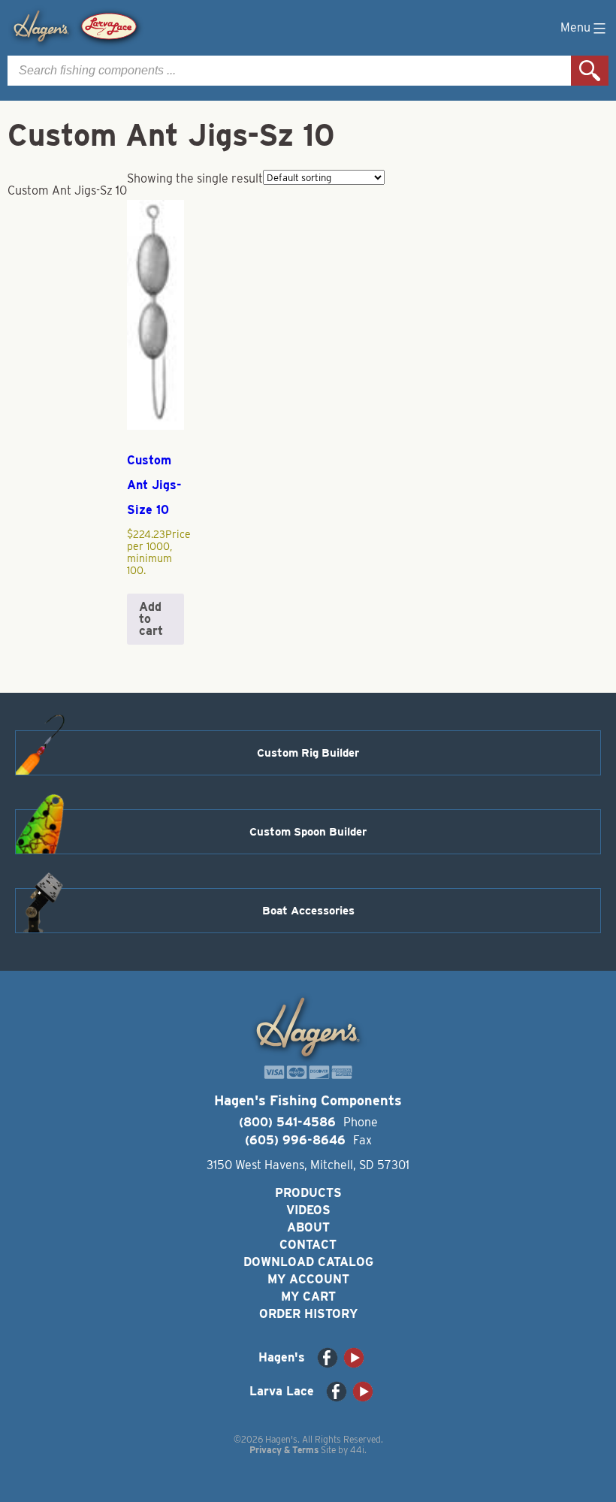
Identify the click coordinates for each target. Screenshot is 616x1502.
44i (357, 1449)
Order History (308, 1314)
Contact (308, 1245)
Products (308, 1193)
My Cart (308, 1296)
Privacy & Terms (284, 1449)
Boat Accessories (308, 910)
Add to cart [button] (151, 619)
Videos (308, 1210)
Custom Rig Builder (308, 753)
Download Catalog (308, 1262)
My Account (308, 1279)
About (308, 1227)
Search (589, 71)
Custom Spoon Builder (308, 832)
